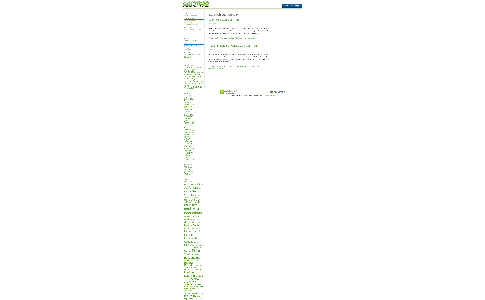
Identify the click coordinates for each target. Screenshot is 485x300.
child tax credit (190, 207)
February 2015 (189, 159)
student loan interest (193, 293)
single (187, 289)
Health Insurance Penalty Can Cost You (232, 45)
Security (187, 43)
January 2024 (189, 106)
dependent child (194, 219)
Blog (261, 96)
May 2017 (187, 140)
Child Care (195, 199)
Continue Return (189, 23)
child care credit (190, 202)
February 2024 (189, 104)
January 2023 (189, 115)
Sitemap (273, 96)
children (199, 202)
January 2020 (189, 133)
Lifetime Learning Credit (193, 274)
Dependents (188, 169)
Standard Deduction (191, 291)
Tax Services (188, 39)
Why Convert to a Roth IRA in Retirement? (193, 88)
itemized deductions (193, 269)
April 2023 (187, 113)
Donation (188, 225)
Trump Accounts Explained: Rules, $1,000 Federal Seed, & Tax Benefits (194, 69)
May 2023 (187, 111)
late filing (238, 38)
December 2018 (189, 136)
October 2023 (188, 110)
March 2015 (188, 157)
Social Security (194, 289)
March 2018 (188, 138)
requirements (189, 284)
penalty (253, 38)
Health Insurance (254, 66)
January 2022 (189, 124)
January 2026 (189, 99)
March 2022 (188, 120)
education (195, 242)
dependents (192, 222)
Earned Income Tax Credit (191, 238)
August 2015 (188, 152)
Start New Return (190, 18)
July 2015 (187, 154)
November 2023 (189, 108)
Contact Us (188, 57)
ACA (190, 182)
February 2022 (189, 122)
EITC (187, 245)
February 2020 (189, 131)
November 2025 (189, 101)
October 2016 (188, 141)
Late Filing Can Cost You (223, 19)
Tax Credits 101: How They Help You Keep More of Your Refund (194, 83)
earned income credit (192, 230)
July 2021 (187, 126)
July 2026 (187, 95)
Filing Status (188, 171)
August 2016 (188, 143)
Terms (267, 96)
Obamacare (212, 68)
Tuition (195, 299)
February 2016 (189, 148)
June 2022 (187, 118)
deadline (231, 38)
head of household (193, 256)
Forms (186, 173)
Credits (186, 166)
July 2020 (187, 129)
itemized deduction (191, 267)
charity (187, 200)
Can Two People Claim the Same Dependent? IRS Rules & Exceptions (193, 78)
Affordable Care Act (239, 66)
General (187, 175)
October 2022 (188, 117)
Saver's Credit (188, 286)
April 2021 (187, 127)
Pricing (186, 48)
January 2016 (189, 150)
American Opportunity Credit (193, 191)
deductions (193, 213)
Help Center (188, 52)
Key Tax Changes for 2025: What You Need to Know (193, 74)
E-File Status (188, 27)
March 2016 (188, 147)
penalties (246, 38)
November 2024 (189, 103)
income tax (199, 265)
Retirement (198, 284)
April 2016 (187, 145)
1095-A (186, 182)
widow (200, 299)
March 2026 (188, 97)
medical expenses (191, 280)
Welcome (187, 14)
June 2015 (187, 156)
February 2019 (189, 134)
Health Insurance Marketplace (191, 262)
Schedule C (198, 286)
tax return (190, 296)
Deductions (188, 168)
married (187, 279)
